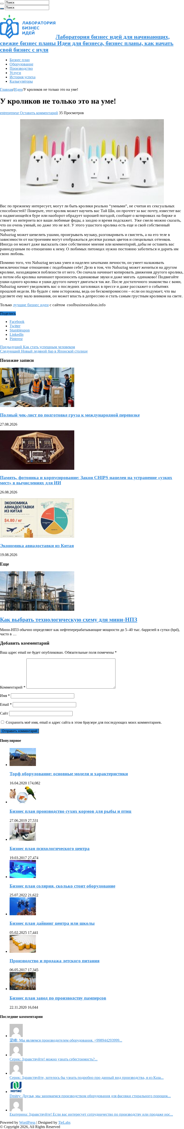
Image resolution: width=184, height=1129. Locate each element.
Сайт (4, 713)
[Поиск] (2, 3)
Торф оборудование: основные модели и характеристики (69, 773)
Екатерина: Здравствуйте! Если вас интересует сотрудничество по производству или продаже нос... (91, 1114)
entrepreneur (10, 113)
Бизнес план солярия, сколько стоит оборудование (62, 885)
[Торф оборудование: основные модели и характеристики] (23, 765)
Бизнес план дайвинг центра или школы (52, 923)
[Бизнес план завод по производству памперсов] (23, 989)
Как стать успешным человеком (37, 347)
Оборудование (21, 64)
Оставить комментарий (39, 113)
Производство (21, 68)
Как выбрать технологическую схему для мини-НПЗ (68, 619)
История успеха (22, 77)
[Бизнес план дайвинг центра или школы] (23, 914)
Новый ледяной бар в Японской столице (44, 351)
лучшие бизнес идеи (31, 305)
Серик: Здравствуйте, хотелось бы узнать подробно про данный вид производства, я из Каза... (87, 1077)
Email (6, 704)
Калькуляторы (21, 81)
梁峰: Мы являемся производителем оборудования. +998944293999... (66, 1040)
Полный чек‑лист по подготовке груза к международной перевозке (70, 414)
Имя (5, 696)
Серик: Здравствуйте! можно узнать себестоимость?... (54, 1059)
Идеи (18, 89)
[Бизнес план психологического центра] (23, 839)
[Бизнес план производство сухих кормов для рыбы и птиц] (23, 802)
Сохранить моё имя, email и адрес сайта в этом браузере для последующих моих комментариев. (84, 722)
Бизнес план (20, 60)
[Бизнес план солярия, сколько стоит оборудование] (23, 877)
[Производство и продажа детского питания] (23, 951)
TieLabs (64, 1122)
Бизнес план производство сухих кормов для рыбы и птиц (70, 811)
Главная (6, 89)
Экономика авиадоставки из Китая (37, 545)
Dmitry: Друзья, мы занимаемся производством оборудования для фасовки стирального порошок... (90, 1096)
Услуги (15, 73)
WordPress (27, 1122)
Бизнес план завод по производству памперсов (58, 998)
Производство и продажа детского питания (54, 960)
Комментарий (12, 687)
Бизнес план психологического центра (50, 848)
